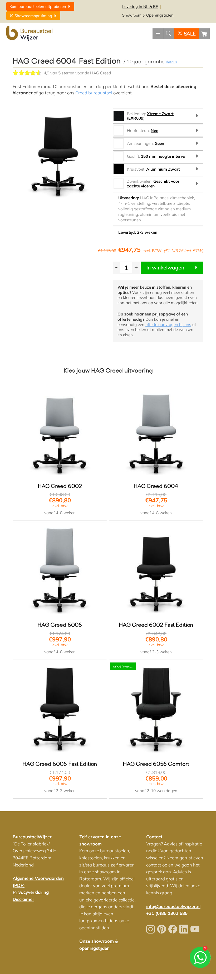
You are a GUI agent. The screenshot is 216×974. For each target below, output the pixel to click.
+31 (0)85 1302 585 (167, 913)
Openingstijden (148, 15)
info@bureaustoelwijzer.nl (173, 906)
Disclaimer (23, 899)
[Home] (30, 34)
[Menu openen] (158, 33)
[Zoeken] (168, 33)
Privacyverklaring (31, 892)
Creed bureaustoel (93, 92)
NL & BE (140, 6)
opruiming (33, 15)
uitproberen (38, 6)
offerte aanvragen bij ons (168, 324)
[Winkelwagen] (204, 33)
